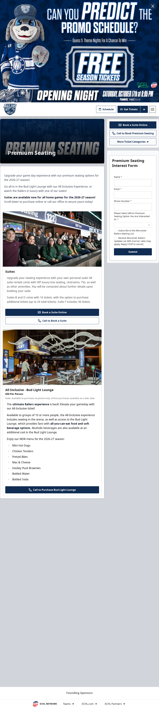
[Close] (153, 6)
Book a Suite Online (54, 312)
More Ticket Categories (131, 141)
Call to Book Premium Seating (135, 133)
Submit (132, 251)
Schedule (108, 109)
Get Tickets (131, 109)
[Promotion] (79, 95)
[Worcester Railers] (10, 109)
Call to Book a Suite (54, 320)
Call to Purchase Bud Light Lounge (54, 490)
